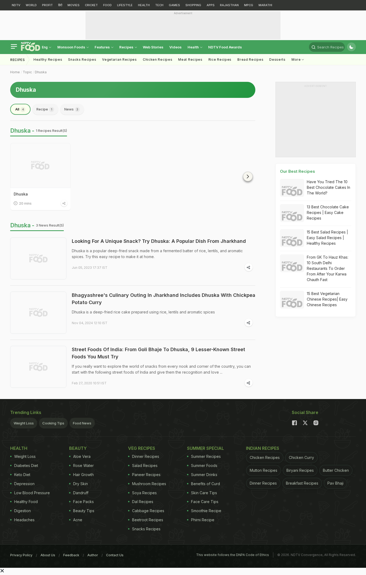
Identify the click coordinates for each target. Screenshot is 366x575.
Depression (24, 483)
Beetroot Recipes (147, 520)
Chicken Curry (301, 457)
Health (194, 47)
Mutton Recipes (263, 470)
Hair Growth (83, 474)
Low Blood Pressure (32, 492)
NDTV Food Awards (225, 47)
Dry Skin (80, 483)
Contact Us (115, 555)
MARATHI (265, 5)
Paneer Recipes (146, 474)
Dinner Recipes (145, 456)
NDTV (16, 5)
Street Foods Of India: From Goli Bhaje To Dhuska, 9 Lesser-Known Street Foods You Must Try (158, 353)
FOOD (107, 5)
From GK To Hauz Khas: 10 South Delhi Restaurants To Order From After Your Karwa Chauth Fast (327, 268)
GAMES (174, 5)
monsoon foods (71, 47)
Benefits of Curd (205, 483)
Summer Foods (204, 465)
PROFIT (47, 5)
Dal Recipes (142, 501)
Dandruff (80, 492)
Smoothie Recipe (206, 510)
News (71, 109)
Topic (27, 72)
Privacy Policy (21, 555)
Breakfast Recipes (302, 483)
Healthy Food (26, 501)
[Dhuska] (40, 165)
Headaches (24, 520)
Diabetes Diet (26, 465)
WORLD (31, 5)
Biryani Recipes (300, 470)
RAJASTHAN (229, 5)
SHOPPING (193, 5)
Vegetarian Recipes (119, 59)
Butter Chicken (336, 470)
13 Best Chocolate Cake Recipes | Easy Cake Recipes (328, 212)
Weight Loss (24, 423)
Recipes (126, 47)
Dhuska (41, 72)
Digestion (22, 510)
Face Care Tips (204, 501)
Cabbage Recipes (148, 510)
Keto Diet (22, 474)
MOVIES (74, 5)
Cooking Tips (53, 423)
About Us (47, 555)
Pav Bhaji (335, 483)
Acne (77, 520)
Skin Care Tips (204, 492)
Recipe (44, 109)
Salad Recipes (145, 465)
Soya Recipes (144, 492)
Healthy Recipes (47, 59)
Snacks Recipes (82, 59)
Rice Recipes (219, 59)
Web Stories (153, 47)
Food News (82, 423)
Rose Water (83, 465)
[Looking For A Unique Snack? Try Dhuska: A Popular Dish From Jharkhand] (38, 258)
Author (92, 555)
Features (103, 47)
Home (15, 72)
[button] (248, 176)
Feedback (71, 555)
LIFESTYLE (125, 5)
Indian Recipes (262, 448)
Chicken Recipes (158, 59)
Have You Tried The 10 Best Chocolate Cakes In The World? (328, 187)
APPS (211, 5)
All (19, 109)
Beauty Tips (83, 510)
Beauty (78, 448)
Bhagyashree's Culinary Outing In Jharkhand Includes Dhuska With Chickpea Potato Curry (163, 298)
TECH (159, 5)
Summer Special (205, 448)
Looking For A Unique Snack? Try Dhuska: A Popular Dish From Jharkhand (159, 241)
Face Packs (83, 501)
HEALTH (144, 5)
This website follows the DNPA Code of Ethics (232, 555)
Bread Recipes (250, 59)
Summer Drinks (204, 474)
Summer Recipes (206, 456)
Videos (175, 47)
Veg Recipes (141, 448)
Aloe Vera (82, 456)
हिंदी (60, 5)
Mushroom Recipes (149, 483)
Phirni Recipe (202, 520)
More (297, 59)
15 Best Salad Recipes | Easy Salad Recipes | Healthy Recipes (327, 238)
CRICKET (91, 5)
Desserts (277, 59)
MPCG (248, 5)
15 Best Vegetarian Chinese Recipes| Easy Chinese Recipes (327, 299)
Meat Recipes (190, 59)
